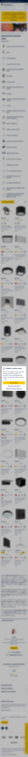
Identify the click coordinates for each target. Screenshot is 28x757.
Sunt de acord (14, 383)
